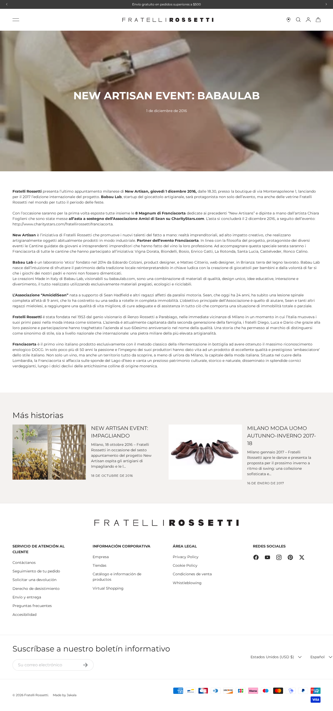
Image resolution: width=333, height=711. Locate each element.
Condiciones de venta (192, 574)
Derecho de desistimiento (36, 588)
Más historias (37, 415)
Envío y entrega (26, 597)
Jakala (71, 695)
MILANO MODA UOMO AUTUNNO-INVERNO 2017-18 (281, 435)
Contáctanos (24, 562)
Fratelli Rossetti (36, 695)
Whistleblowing (187, 582)
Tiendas (99, 565)
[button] (318, 20)
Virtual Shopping (108, 588)
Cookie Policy (185, 565)
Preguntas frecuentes (32, 605)
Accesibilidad (24, 614)
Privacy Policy (185, 557)
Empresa (101, 557)
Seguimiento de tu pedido (36, 571)
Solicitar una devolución (34, 579)
